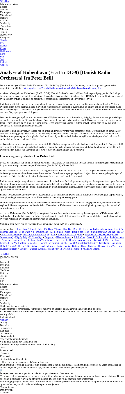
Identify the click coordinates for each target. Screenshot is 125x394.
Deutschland (42, 232)
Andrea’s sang (85, 240)
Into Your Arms (44, 240)
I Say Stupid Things (69, 248)
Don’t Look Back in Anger (36, 234)
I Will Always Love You (100, 229)
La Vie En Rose (18, 243)
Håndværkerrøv (63, 237)
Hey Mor (115, 240)
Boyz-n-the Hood (80, 232)
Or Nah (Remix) (8, 246)
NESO (120, 232)
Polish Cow (79, 237)
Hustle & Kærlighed (28, 246)
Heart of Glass (28, 240)
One (80, 234)
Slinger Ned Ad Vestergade (29, 229)
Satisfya (92, 246)
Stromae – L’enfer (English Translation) (39, 248)
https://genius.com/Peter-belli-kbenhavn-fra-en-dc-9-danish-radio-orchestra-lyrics (62, 88)
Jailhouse (116, 243)
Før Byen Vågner (52, 229)
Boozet (97, 240)
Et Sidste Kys (35, 237)
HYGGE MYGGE (67, 234)
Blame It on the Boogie (65, 240)
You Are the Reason (11, 234)
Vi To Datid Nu (26, 232)
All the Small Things (60, 232)
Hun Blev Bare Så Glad (74, 229)
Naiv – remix (63, 246)
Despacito (49, 237)
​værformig (54, 243)
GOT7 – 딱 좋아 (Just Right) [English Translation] (85, 243)
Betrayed (4, 243)
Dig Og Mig (21, 237)
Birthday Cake (79, 246)
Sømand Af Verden (90, 248)
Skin (53, 234)
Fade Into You (117, 237)
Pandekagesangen (10, 240)
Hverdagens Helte (8, 248)
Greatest (43, 243)
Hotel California (47, 246)
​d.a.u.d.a (32, 243)
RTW (105, 240)
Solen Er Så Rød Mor (97, 237)
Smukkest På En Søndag (103, 232)
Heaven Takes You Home (110, 246)
